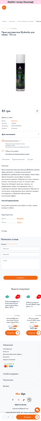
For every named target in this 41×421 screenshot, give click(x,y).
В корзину (10, 333)
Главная (4, 21)
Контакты (6, 357)
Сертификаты (7, 349)
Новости (6, 351)
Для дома (12, 21)
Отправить (20, 278)
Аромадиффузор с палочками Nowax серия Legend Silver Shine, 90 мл (12, 320)
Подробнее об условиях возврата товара (17, 154)
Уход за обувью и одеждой (25, 21)
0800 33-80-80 (20, 405)
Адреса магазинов (9, 359)
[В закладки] (37, 111)
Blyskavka (14, 121)
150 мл (19, 222)
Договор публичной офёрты (12, 354)
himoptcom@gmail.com (20, 408)
